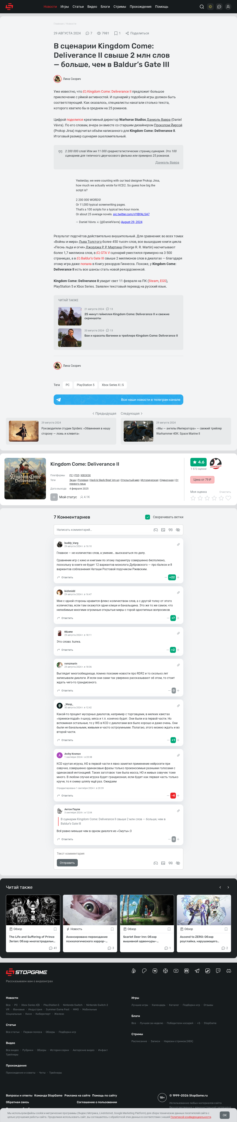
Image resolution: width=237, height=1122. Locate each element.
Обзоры (50, 1032)
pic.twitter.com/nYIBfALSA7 (131, 214)
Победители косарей (180, 1023)
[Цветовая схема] (210, 6)
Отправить (67, 863)
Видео (92, 7)
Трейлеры (12, 1054)
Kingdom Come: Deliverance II (84, 464)
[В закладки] (55, 929)
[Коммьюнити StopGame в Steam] (207, 971)
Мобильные (89, 1009)
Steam (153, 281)
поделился (75, 120)
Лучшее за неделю (151, 1023)
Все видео (12, 1050)
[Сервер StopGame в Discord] (228, 971)
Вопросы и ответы (19, 1095)
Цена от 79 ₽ (202, 479)
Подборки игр (67, 1032)
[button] (65, 577)
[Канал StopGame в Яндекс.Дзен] (165, 971)
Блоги (105, 7)
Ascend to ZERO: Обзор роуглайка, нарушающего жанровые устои (198, 939)
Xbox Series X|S (30, 1005)
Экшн (72, 480)
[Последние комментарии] (219, 6)
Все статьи (13, 1032)
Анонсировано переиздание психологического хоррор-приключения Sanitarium (87, 939)
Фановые (19, 1009)
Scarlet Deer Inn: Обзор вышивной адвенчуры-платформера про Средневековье (140, 939)
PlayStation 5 (85, 385)
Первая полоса (32, 1032)
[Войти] (228, 6)
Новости (50, 7)
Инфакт (103, 1050)
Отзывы (208, 1005)
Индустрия (35, 1009)
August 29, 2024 (131, 222)
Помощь (161, 7)
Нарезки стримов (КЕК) (178, 1041)
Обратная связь (17, 1102)
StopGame (210, 1023)
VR (7, 1009)
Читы (42, 1072)
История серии (59, 1050)
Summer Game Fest (57, 1009)
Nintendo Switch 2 (97, 1005)
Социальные (14, 1013)
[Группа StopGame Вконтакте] (155, 971)
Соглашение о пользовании (97, 1102)
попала (86, 264)
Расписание (139, 1041)
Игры (65, 7)
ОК (225, 1115)
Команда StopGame (48, 1095)
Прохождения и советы (20, 1072)
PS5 (76, 475)
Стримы (120, 7)
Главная (59, 23)
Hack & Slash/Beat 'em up (104, 480)
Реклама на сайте (77, 1095)
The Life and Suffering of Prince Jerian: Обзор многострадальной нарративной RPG (33, 939)
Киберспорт (43, 1013)
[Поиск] (202, 7)
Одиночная (167, 480)
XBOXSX (86, 475)
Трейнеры (55, 1072)
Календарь (158, 1005)
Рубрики (27, 1050)
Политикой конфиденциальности (191, 1117)
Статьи (78, 7)
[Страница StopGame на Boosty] (133, 971)
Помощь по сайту (104, 1095)
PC (67, 385)
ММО (76, 1009)
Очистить (225, 491)
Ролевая (83, 480)
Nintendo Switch (73, 1005)
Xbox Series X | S (113, 385)
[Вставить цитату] (170, 863)
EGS (163, 281)
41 (55, 948)
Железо (59, 1013)
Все (8, 1005)
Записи (155, 1041)
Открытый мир (130, 480)
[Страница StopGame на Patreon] (144, 971)
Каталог (174, 1005)
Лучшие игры (139, 1005)
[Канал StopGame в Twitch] (218, 971)
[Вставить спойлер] (178, 863)
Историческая (149, 480)
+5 (198, 1023)
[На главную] (9, 6)
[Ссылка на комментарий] (178, 544)
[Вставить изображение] (163, 863)
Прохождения (140, 7)
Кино (28, 1013)
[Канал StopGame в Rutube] (186, 971)
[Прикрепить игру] (155, 863)
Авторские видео (83, 1050)
